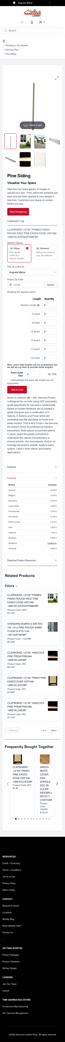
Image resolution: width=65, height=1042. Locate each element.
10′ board (35, 331)
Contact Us (52, 543)
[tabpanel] (32, 102)
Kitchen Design (9, 968)
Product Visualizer (11, 961)
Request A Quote (10, 905)
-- (3, 939)
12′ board (35, 340)
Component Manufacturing (15, 1006)
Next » (54, 730)
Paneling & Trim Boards (16, 45)
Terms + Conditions (11, 869)
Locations (7, 912)
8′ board (36, 322)
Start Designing (18, 211)
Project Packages (10, 954)
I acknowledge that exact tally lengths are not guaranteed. (30, 381)
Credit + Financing (11, 863)
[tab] (10, 141)
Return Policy (8, 889)
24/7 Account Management (15, 1013)
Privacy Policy (9, 883)
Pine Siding (10, 53)
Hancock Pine (12, 49)
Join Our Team (9, 983)
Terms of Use (8, 876)
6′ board (36, 313)
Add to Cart (17, 389)
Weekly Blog (8, 919)
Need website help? (11, 925)
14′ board (35, 349)
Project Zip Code (15, 279)
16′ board (35, 357)
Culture (5, 990)
